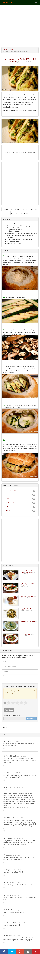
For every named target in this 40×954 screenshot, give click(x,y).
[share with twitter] (12, 951)
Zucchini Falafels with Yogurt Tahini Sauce (27, 584)
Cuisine (8, 499)
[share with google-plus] (20, 951)
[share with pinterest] (36, 951)
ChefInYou (7, 2)
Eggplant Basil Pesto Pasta (28, 609)
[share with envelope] (28, 951)
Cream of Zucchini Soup (28, 621)
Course (8, 495)
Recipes (10, 49)
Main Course (9, 511)
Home (5, 49)
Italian (7, 507)
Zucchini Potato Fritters (28, 596)
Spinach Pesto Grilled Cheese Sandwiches (27, 571)
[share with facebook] (4, 951)
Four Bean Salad (26, 634)
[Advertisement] (20, 26)
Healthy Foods (10, 503)
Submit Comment (8, 728)
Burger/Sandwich (11, 491)
